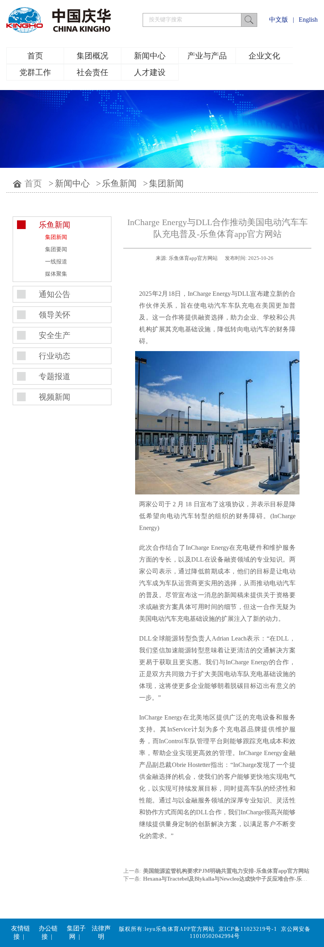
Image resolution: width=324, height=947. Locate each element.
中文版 (278, 19)
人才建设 (150, 72)
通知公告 (54, 294)
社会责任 (92, 72)
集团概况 (92, 55)
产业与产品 (207, 55)
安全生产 (54, 335)
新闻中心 (150, 55)
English (308, 19)
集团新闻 (166, 183)
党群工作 (35, 72)
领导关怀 (54, 314)
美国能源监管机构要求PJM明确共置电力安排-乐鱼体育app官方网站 (226, 871)
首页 (35, 55)
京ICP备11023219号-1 (248, 929)
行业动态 (54, 355)
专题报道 (54, 376)
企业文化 (264, 55)
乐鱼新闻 (119, 183)
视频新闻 (54, 397)
